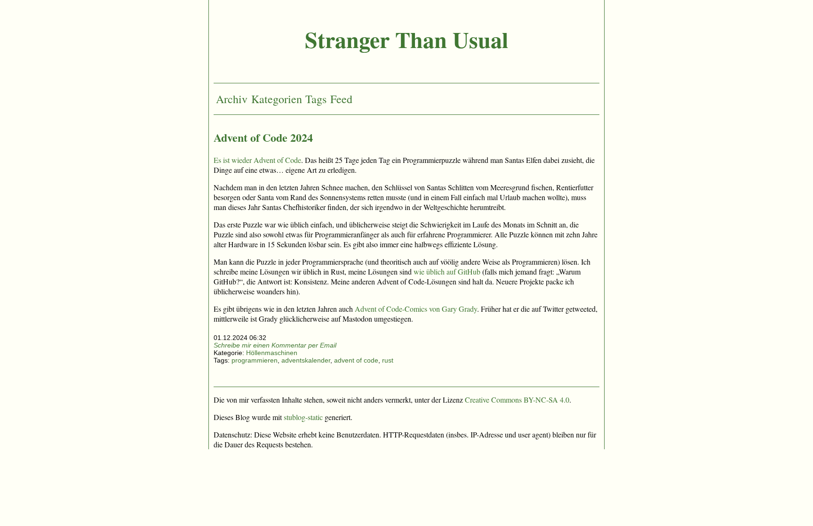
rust (387, 360)
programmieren (254, 360)
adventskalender (305, 360)
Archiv (231, 98)
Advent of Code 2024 (263, 137)
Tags (316, 98)
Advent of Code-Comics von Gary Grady (416, 309)
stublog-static (303, 417)
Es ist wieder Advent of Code (257, 160)
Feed (341, 98)
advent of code (356, 360)
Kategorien (276, 98)
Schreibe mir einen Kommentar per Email (275, 345)
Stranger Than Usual (406, 39)
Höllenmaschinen (271, 352)
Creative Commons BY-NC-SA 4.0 (517, 400)
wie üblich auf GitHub (447, 271)
